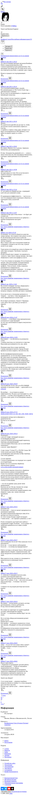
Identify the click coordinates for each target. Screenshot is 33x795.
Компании (7, 753)
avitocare (3, 389)
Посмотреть (4, 79)
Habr (10, 793)
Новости (18, 39)
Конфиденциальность (11, 771)
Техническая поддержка (19, 791)
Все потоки (7, 1)
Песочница (7, 757)
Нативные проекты (10, 781)
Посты (14, 39)
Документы (8, 768)
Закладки (8, 46)
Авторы (6, 755)
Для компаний (8, 766)
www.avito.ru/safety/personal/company (12, 467)
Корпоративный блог (11, 778)
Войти (6, 741)
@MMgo (14, 26)
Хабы (6, 752)
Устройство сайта (9, 763)
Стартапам (7, 784)
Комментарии (26, 39)
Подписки (8, 50)
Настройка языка (6, 791)
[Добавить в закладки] (10, 78)
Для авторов (8, 765)
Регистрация (8, 742)
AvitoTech (7, 725)
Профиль (3, 39)
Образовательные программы (13, 783)
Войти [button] (3, 11)
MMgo (3, 61)
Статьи (9, 39)
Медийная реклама (10, 779)
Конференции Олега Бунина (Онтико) (16, 723)
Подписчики (8, 48)
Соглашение (8, 770)
